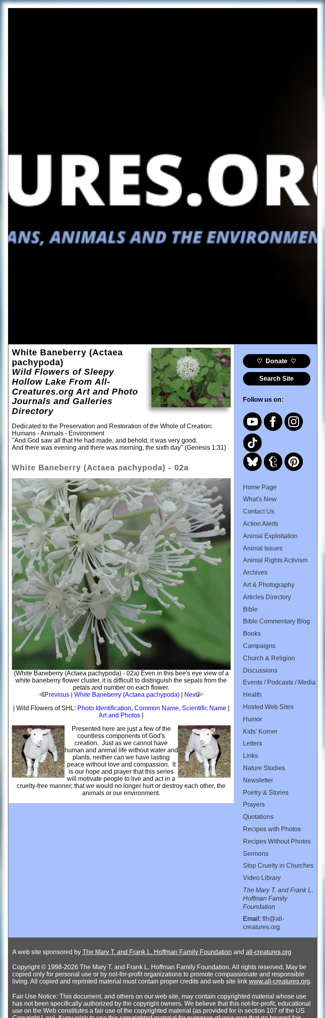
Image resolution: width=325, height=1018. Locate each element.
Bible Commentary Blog (276, 621)
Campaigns (259, 645)
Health (252, 694)
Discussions (260, 670)
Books (252, 633)
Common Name (156, 708)
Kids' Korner (260, 731)
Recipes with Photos (272, 829)
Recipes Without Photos (277, 841)
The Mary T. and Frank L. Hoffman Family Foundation (157, 952)
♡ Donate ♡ (276, 361)
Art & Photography (268, 584)
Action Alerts (260, 523)
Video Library (262, 877)
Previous (56, 694)
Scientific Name (204, 708)
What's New (260, 499)
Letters (252, 743)
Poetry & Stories (266, 792)
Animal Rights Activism (275, 560)
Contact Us (258, 511)
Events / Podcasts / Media (279, 682)
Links (250, 755)
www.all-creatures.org (279, 981)
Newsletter (258, 780)
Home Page (260, 487)
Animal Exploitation (270, 536)
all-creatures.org (268, 952)
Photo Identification (104, 708)
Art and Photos (119, 715)
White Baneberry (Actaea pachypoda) (127, 694)
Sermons (255, 853)
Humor (252, 719)
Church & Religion (269, 658)
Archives (255, 572)
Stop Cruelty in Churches (278, 865)
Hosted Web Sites (268, 707)
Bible (250, 609)
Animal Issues (263, 548)
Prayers (254, 804)
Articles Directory (267, 597)
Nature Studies (264, 768)
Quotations (258, 816)
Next (190, 694)
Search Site (276, 378)
